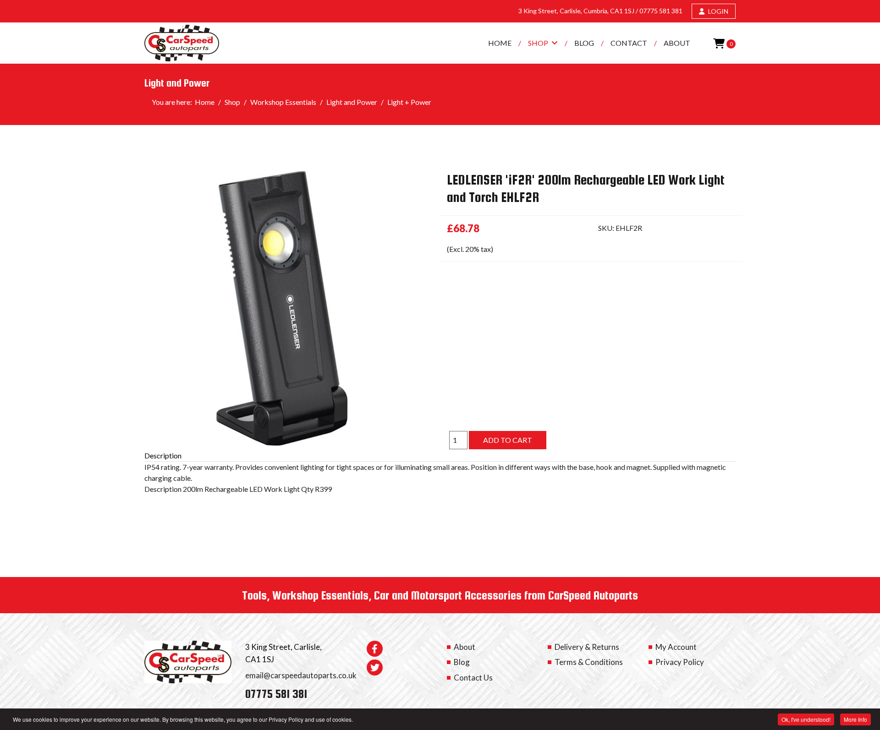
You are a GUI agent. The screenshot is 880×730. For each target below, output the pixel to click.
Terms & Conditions (589, 662)
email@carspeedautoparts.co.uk (301, 675)
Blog (584, 42)
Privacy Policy (679, 662)
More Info (855, 719)
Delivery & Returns (587, 647)
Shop (538, 42)
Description (163, 455)
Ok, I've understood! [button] (805, 719)
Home (500, 42)
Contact (628, 42)
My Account (676, 647)
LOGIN (717, 11)
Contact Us (473, 677)
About (677, 42)
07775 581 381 (660, 11)
